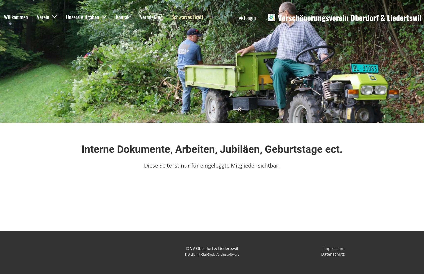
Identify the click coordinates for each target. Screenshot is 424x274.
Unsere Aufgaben (82, 17)
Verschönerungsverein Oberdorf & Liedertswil (350, 17)
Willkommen (16, 17)
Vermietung (151, 17)
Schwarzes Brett (187, 17)
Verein (43, 17)
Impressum (333, 248)
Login (250, 18)
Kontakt (123, 17)
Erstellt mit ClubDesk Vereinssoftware (212, 254)
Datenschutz (332, 254)
